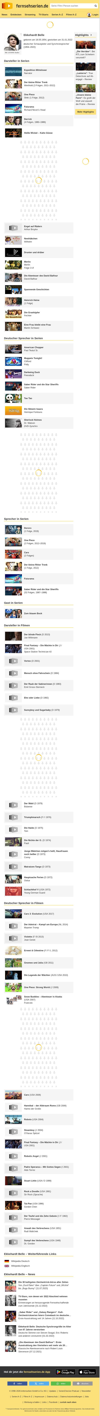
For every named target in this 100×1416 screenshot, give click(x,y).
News (4, 14)
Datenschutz (52, 1396)
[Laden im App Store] (87, 1372)
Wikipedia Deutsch (20, 1261)
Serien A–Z (57, 14)
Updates (52, 1391)
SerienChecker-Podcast (69, 1391)
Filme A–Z (71, 14)
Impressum (39, 1396)
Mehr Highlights (85, 112)
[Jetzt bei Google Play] (65, 1372)
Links (44, 1402)
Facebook (53, 1402)
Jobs (87, 1396)
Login (95, 14)
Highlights (82, 35)
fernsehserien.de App (37, 1371)
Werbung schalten (32, 1402)
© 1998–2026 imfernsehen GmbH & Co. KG (28, 1391)
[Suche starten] (95, 5)
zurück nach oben (68, 1402)
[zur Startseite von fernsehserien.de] (7, 6)
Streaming (30, 14)
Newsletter (86, 1391)
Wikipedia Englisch (20, 1266)
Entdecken (16, 14)
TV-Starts (43, 14)
